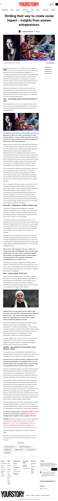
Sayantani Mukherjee (27, 31)
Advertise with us (20, 442)
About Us (28, 495)
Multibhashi (7, 449)
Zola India (7, 452)
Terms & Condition (46, 495)
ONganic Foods (18, 449)
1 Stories (38, 31)
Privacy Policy (38, 495)
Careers (32, 495)
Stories (28, 11)
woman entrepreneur (9, 446)
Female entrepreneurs (24, 446)
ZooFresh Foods (31, 449)
